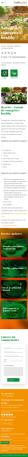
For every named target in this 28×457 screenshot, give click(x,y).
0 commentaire (18, 57)
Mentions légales (5, 434)
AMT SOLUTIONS (17, 455)
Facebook (5, 225)
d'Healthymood (9, 395)
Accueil (3, 46)
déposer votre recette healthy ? (15, 405)
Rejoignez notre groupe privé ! (8, 416)
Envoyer (11, 380)
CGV (18, 434)
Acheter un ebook (6, 423)
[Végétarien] (14, 72)
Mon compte (13, 434)
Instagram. (13, 225)
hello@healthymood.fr (6, 430)
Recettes (10, 46)
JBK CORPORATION (9, 455)
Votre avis (5, 360)
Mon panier (22, 434)
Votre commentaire (8, 365)
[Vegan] (4, 72)
